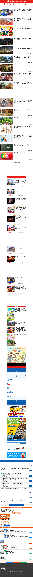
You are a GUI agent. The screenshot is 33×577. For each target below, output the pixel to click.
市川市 (8, 388)
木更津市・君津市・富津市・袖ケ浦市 (11, 396)
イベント (25, 4)
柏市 (8, 384)
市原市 (8, 395)
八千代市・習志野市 (9, 391)
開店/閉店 (10, 4)
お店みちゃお (17, 4)
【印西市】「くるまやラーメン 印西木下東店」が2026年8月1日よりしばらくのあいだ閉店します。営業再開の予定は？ (20, 248)
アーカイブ (31, 4)
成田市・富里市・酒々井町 (10, 392)
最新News (4, 4)
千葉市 (8, 380)
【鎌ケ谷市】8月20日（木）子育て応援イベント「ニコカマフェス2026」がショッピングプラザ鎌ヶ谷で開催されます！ (20, 335)
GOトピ (1, 4)
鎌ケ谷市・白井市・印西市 (20, 1)
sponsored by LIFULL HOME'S (28, 527)
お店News (13, 4)
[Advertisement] (16, 94)
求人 (7, 4)
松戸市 (8, 387)
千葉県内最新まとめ (9, 379)
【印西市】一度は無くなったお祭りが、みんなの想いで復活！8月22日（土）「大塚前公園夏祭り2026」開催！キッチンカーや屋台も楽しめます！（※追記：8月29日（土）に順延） (20, 288)
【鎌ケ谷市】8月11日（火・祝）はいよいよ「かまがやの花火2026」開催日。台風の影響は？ (20, 217)
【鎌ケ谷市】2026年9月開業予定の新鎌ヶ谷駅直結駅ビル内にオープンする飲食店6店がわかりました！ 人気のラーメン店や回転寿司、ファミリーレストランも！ (20, 181)
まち (20, 4)
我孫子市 (8, 383)
